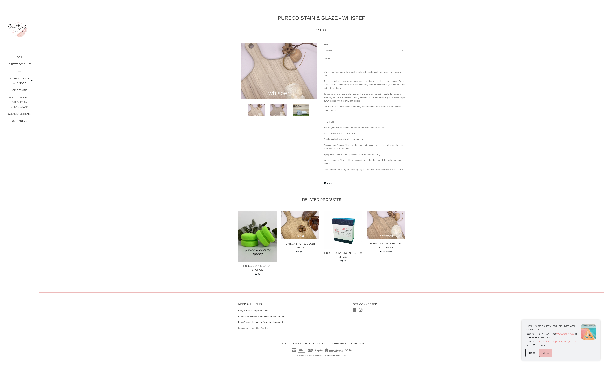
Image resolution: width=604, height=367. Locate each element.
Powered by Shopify (338, 355)
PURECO (545, 353)
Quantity (329, 59)
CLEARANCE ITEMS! (19, 114)
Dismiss (531, 353)
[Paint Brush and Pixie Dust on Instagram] (361, 311)
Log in (20, 57)
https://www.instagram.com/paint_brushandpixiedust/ (262, 322)
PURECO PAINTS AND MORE (19, 81)
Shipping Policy (340, 343)
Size (326, 44)
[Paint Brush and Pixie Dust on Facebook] (355, 311)
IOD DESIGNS (19, 90)
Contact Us (19, 121)
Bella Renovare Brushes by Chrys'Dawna (19, 102)
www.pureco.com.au (565, 333)
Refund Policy (321, 343)
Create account (20, 64)
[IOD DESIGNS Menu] (29, 90)
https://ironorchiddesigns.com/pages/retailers (556, 341)
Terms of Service (301, 343)
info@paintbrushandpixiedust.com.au (255, 310)
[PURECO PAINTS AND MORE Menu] (31, 81)
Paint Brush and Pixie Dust (320, 355)
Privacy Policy (358, 343)
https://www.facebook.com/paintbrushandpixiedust (261, 316)
